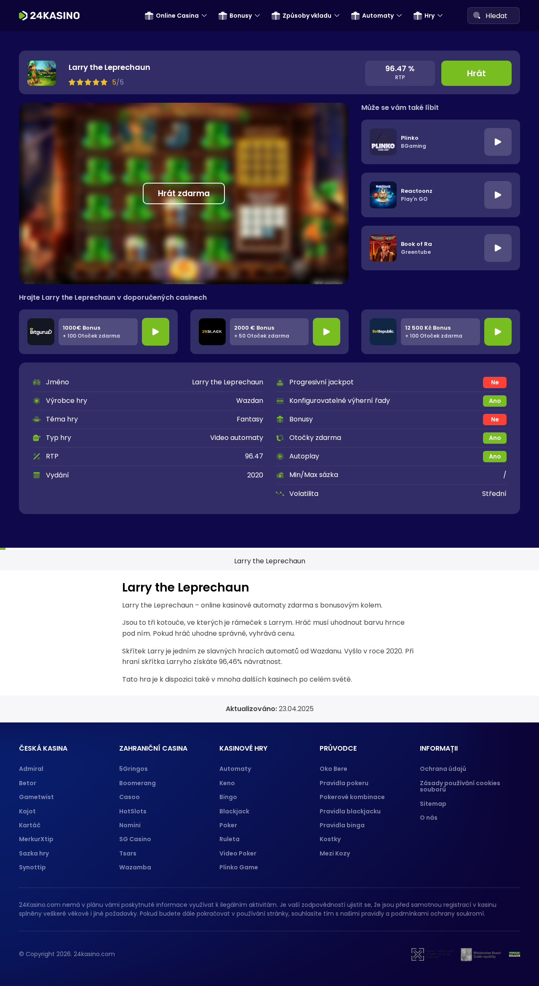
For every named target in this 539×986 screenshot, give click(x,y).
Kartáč (29, 825)
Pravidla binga (342, 825)
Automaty (378, 15)
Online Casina (177, 15)
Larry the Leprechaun (269, 561)
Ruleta (229, 839)
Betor (27, 783)
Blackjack (234, 811)
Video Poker (237, 853)
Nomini (130, 825)
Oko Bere (333, 769)
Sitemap (433, 803)
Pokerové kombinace (352, 797)
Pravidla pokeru (344, 783)
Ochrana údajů (443, 769)
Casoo (129, 797)
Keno (227, 783)
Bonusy (240, 15)
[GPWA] (514, 954)
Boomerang (137, 783)
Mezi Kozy (335, 853)
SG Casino (135, 839)
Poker (228, 825)
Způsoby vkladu (307, 15)
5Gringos (133, 769)
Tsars (127, 853)
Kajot (27, 811)
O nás (429, 817)
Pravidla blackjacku (350, 811)
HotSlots (133, 811)
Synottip (32, 867)
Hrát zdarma (184, 193)
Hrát (476, 73)
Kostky (330, 839)
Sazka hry (34, 853)
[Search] (476, 15)
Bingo (228, 797)
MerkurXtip (36, 839)
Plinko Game (238, 867)
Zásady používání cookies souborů (460, 786)
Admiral (31, 769)
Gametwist (36, 797)
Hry (429, 15)
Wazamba (135, 867)
